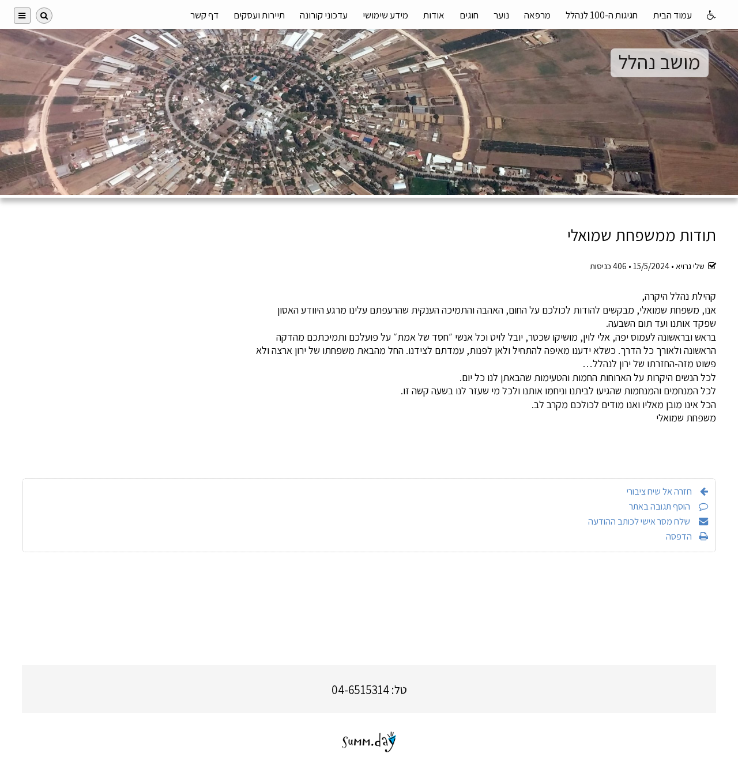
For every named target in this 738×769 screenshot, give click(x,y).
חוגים (469, 15)
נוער (501, 15)
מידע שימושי (385, 15)
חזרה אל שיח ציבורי (659, 491)
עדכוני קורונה (324, 15)
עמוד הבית (672, 15)
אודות (434, 15)
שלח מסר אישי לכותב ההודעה (640, 521)
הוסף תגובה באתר (660, 506)
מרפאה (537, 15)
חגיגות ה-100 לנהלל (602, 15)
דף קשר (204, 15)
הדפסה (679, 536)
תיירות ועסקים (259, 15)
